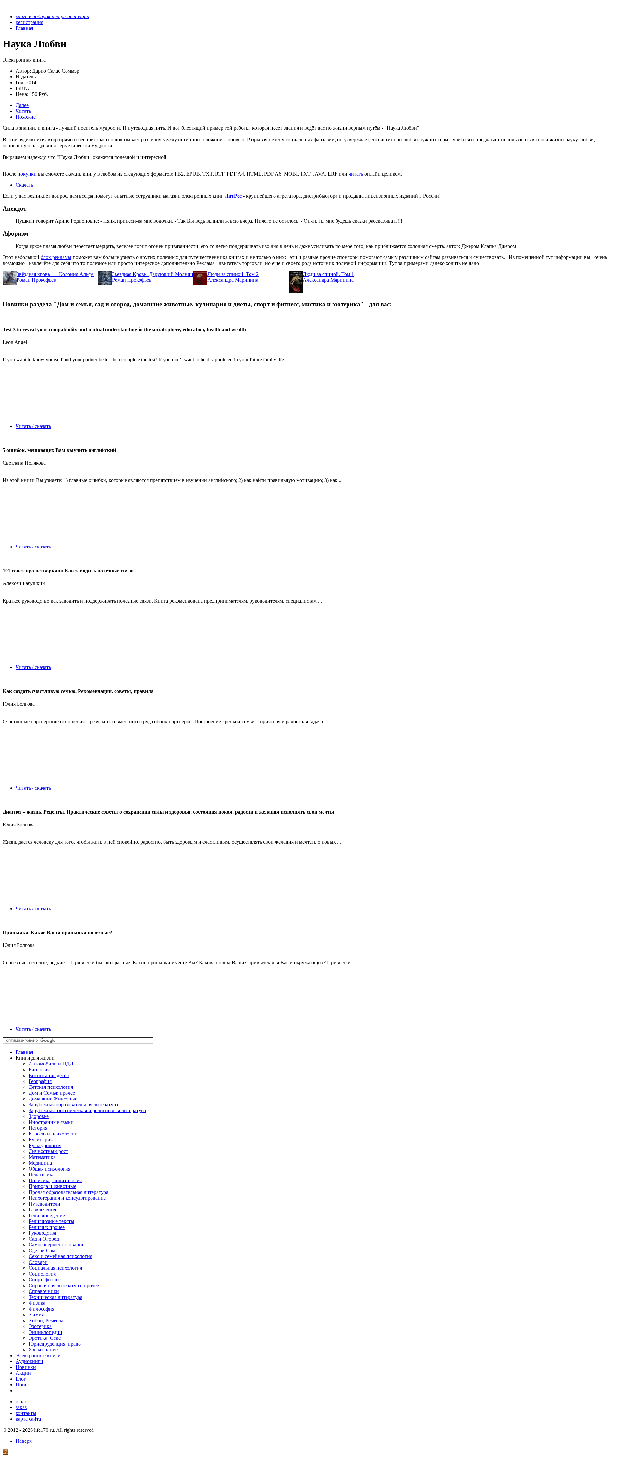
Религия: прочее (47, 1227)
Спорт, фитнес (45, 1279)
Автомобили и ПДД (51, 1063)
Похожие (26, 117)
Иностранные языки (51, 1122)
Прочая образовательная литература (68, 1192)
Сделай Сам (42, 1250)
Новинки (26, 1367)
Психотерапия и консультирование (67, 1198)
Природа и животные (52, 1186)
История (38, 1128)
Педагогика (42, 1174)
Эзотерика (40, 1326)
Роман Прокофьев (36, 280)
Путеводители (44, 1203)
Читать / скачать (33, 426)
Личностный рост (48, 1151)
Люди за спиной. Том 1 (328, 274)
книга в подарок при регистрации (52, 16)
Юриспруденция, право (55, 1344)
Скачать (24, 185)
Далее (22, 105)
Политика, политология (55, 1180)
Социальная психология (55, 1268)
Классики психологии (53, 1133)
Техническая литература (55, 1297)
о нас (21, 1401)
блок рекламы (56, 257)
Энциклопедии (45, 1332)
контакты (26, 1413)
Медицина (40, 1163)
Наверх (24, 1441)
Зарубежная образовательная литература (73, 1104)
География (40, 1081)
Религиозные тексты (51, 1221)
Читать (23, 111)
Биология (39, 1069)
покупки (27, 174)
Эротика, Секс (45, 1338)
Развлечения (42, 1209)
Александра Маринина (232, 280)
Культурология (45, 1145)
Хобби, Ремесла (46, 1320)
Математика (42, 1157)
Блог (21, 1379)
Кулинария (41, 1139)
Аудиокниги (29, 1361)
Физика (37, 1303)
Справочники (44, 1291)
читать (355, 174)
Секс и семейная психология (60, 1256)
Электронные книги (38, 1355)
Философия (41, 1309)
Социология (42, 1274)
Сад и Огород (44, 1238)
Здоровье (39, 1116)
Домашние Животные (53, 1098)
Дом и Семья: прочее (52, 1093)
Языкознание (43, 1349)
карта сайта (28, 1419)
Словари (38, 1262)
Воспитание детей (49, 1075)
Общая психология (49, 1168)
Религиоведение (47, 1215)
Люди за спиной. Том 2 (233, 274)
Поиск (23, 1384)
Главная (24, 1052)
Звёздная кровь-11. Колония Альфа (55, 274)
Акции (23, 1373)
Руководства (42, 1233)
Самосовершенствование (56, 1244)
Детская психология (51, 1087)
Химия (36, 1314)
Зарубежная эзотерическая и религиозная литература (87, 1110)
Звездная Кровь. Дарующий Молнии (152, 274)
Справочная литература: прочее (64, 1285)
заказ (21, 1407)
